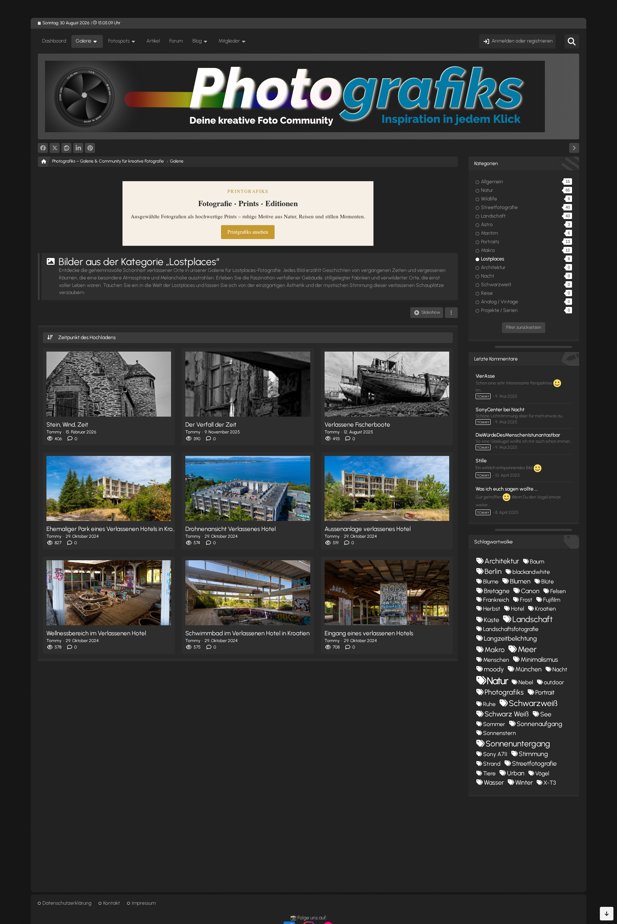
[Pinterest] (90, 148)
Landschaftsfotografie (510, 629)
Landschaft (532, 619)
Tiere (489, 773)
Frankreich (496, 599)
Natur (497, 681)
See (545, 714)
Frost (526, 599)
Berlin (493, 571)
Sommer (494, 724)
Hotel (517, 608)
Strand (492, 763)
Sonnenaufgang (539, 724)
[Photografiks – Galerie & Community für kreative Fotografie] (308, 96)
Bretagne (497, 591)
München (528, 669)
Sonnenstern (499, 733)
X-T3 (549, 782)
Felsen (558, 591)
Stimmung (533, 754)
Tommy (483, 396)
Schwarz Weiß (507, 714)
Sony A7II (495, 754)
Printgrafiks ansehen (247, 231)
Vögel (542, 773)
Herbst (491, 608)
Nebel (525, 682)
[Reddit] (66, 148)
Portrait (545, 692)
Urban (516, 773)
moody (494, 669)
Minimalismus (539, 660)
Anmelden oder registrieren (522, 41)
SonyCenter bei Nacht (500, 410)
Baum (537, 561)
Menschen (496, 659)
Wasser (494, 782)
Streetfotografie (534, 763)
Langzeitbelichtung (510, 638)
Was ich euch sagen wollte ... (507, 489)
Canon (530, 591)
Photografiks (504, 692)
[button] (78, 148)
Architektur (502, 561)
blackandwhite (531, 571)
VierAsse (485, 376)
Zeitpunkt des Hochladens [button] (87, 337)
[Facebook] (43, 148)
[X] (55, 148)
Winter (524, 782)
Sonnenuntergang (518, 744)
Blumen (520, 581)
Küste (491, 620)
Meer (527, 649)
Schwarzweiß (533, 703)
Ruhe (489, 704)
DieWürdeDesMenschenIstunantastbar (518, 435)
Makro (495, 649)
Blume (490, 581)
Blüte (547, 581)
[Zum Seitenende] (606, 913)
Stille (481, 461)
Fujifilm (551, 599)
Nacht (559, 669)
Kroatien (545, 608)
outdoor (554, 682)
